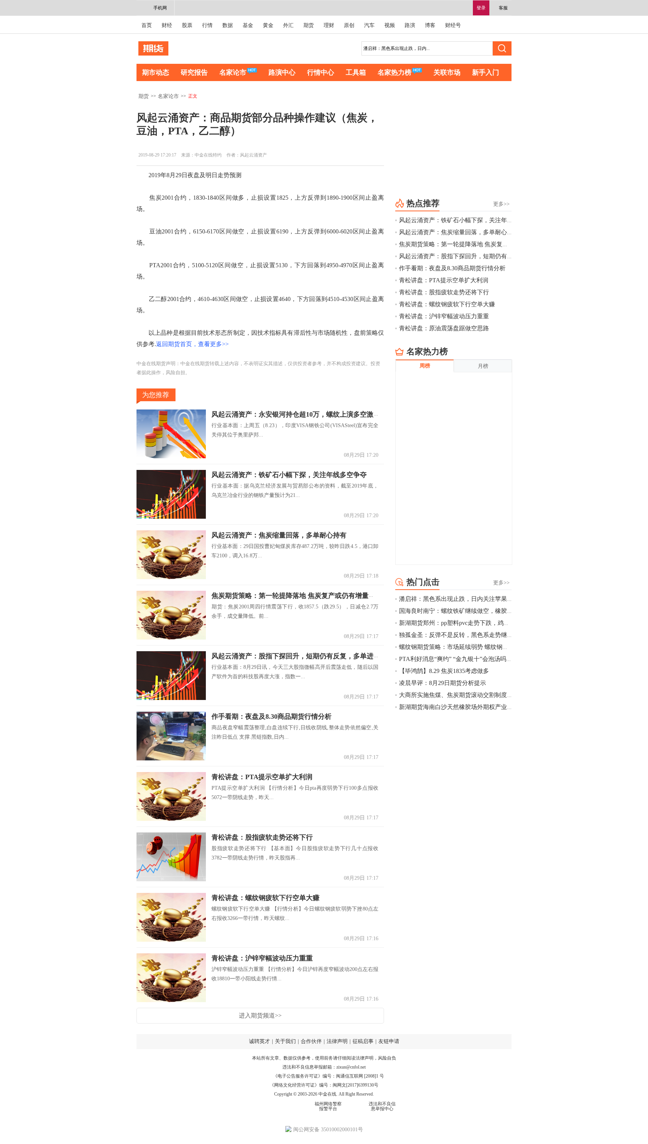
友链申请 (388, 1041)
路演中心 (282, 72)
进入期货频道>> (260, 1015)
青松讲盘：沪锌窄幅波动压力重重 (262, 958)
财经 (167, 25)
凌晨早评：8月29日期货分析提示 (442, 683)
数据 (227, 25)
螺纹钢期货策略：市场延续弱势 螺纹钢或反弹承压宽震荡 (474, 647)
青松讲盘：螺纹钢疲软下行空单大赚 (266, 898)
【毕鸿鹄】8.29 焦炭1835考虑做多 (444, 671)
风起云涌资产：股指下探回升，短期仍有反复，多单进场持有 (303, 656)
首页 (146, 25)
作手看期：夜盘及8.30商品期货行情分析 (272, 716)
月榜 (483, 366)
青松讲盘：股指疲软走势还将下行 (262, 837)
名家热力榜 (394, 72)
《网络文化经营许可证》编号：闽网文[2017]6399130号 (324, 1085)
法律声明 (337, 1041)
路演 (410, 25)
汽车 (369, 25)
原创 (349, 25)
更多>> (501, 204)
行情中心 (320, 72)
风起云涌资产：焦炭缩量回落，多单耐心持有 (279, 535)
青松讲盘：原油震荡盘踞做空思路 (444, 328)
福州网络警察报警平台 (328, 1106)
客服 (503, 8)
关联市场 (447, 72)
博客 (430, 25)
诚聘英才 (259, 1041)
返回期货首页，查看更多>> (192, 344)
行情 (207, 25)
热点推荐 (423, 203)
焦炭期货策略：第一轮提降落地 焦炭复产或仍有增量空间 (297, 595)
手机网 (160, 8)
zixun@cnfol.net (351, 1067)
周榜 (425, 366)
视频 (389, 25)
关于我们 (285, 1041)
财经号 (453, 25)
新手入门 (485, 72)
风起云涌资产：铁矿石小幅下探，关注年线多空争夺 (289, 475)
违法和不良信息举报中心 (382, 1106)
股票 (187, 25)
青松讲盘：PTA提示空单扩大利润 (262, 777)
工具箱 (356, 72)
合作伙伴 (311, 1041)
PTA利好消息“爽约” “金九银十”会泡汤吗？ (455, 659)
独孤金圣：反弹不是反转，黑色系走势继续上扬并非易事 (474, 635)
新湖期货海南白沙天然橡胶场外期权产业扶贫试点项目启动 (477, 707)
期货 (308, 25)
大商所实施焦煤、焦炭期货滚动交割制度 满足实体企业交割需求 (483, 695)
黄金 (268, 25)
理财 (329, 25)
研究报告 (194, 72)
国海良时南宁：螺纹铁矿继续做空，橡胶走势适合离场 (471, 611)
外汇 (288, 25)
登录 (481, 8)
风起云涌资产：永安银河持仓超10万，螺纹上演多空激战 (296, 414)
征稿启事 (363, 1041)
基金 (248, 25)
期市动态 (155, 72)
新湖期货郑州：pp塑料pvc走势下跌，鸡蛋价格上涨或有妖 (475, 623)
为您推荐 (155, 395)
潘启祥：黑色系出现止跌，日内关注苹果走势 (459, 599)
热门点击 (423, 582)
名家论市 (232, 72)
